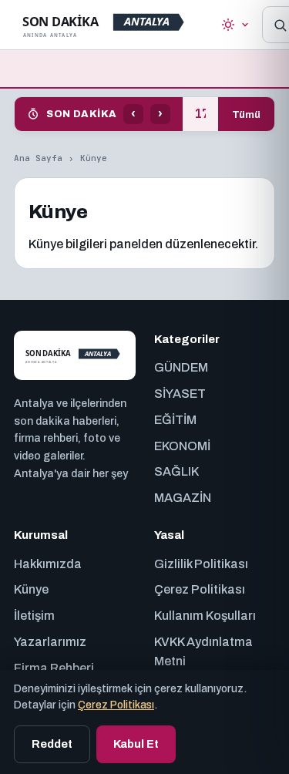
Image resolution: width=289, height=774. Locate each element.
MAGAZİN (182, 497)
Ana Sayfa (38, 158)
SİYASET (180, 393)
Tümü (246, 114)
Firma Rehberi (54, 668)
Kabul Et (136, 744)
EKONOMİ (182, 446)
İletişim (34, 615)
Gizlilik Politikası (201, 563)
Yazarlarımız (50, 641)
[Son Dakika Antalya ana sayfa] (107, 25)
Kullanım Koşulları (205, 615)
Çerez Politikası (199, 589)
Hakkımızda (48, 563)
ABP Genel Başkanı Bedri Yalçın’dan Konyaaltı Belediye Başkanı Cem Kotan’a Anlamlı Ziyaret (200, 114)
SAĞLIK (176, 471)
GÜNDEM (181, 367)
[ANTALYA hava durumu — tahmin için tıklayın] (235, 24)
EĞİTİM (175, 419)
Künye (31, 589)
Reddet (52, 744)
